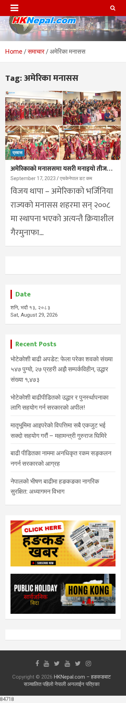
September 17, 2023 (33, 178)
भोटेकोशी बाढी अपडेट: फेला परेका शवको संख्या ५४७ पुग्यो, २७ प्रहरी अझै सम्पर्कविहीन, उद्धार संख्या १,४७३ (61, 369)
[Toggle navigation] (14, 8)
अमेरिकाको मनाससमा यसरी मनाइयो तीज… (61, 169)
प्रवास (17, 152)
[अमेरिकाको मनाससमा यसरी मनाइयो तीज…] (63, 125)
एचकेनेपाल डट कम (76, 178)
